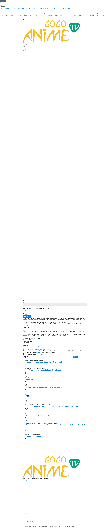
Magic (79, 13)
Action (2, 13)
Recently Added (42, 8)
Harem (52, 13)
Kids (76, 13)
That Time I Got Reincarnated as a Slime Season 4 (44, 370)
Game (48, 13)
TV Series (54, 8)
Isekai (67, 13)
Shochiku (30, 349)
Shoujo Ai (50, 15)
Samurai (26, 15)
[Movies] (56, 144)
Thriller (98, 15)
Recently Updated (33, 8)
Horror (63, 13)
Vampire (104, 15)
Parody (2, 15)
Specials (68, 8)
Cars (13, 13)
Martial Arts (85, 13)
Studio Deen (29, 348)
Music (101, 13)
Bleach (28, 397)
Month (84, 356)
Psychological (13, 15)
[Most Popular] (56, 267)
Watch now (27, 316)
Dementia (23, 13)
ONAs (63, 8)
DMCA (26, 523)
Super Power (85, 15)
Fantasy (43, 13)
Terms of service (29, 521)
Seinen (39, 15)
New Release (24, 8)
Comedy (17, 13)
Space (74, 15)
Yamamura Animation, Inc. (43, 349)
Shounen (56, 15)
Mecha (91, 13)
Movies (49, 8)
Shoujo (44, 15)
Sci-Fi (35, 15)
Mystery (106, 13)
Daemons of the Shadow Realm (37, 415)
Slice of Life (68, 15)
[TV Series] (56, 206)
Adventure (8, 13)
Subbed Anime (8, 8)
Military (96, 13)
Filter (24, 42)
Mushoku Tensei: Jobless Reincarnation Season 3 (44, 387)
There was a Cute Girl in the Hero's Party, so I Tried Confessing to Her (51, 406)
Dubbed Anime (16, 8)
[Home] (56, 83)
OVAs (59, 8)
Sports (79, 15)
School (30, 15)
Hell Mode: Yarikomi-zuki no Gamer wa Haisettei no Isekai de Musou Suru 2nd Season (55, 426)
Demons (29, 13)
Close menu (3, 0)
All (26, 480)
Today (75, 356)
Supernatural (92, 15)
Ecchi (38, 13)
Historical (58, 13)
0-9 (26, 483)
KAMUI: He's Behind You (34, 436)
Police (7, 15)
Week (80, 356)
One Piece (29, 379)
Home (2, 8)
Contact (27, 524)
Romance (20, 15)
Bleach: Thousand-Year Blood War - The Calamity (44, 362)
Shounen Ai (61, 15)
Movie (29, 304)
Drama (34, 13)
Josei (72, 13)
